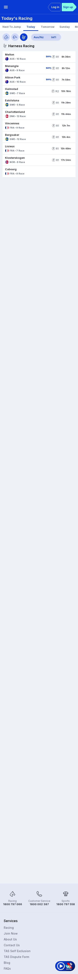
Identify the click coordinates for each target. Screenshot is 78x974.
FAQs (7, 968)
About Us (10, 939)
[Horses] (6, 37)
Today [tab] (30, 26)
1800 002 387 (39, 904)
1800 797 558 (65, 904)
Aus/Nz (39, 37)
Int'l (53, 37)
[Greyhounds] (15, 37)
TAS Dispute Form (16, 957)
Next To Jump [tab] (11, 26)
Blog (7, 962)
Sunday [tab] (64, 26)
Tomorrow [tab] (47, 26)
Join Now (11, 933)
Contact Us (12, 945)
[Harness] (23, 37)
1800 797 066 (12, 904)
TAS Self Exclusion (17, 951)
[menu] (6, 7)
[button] (23, 56)
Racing (9, 927)
